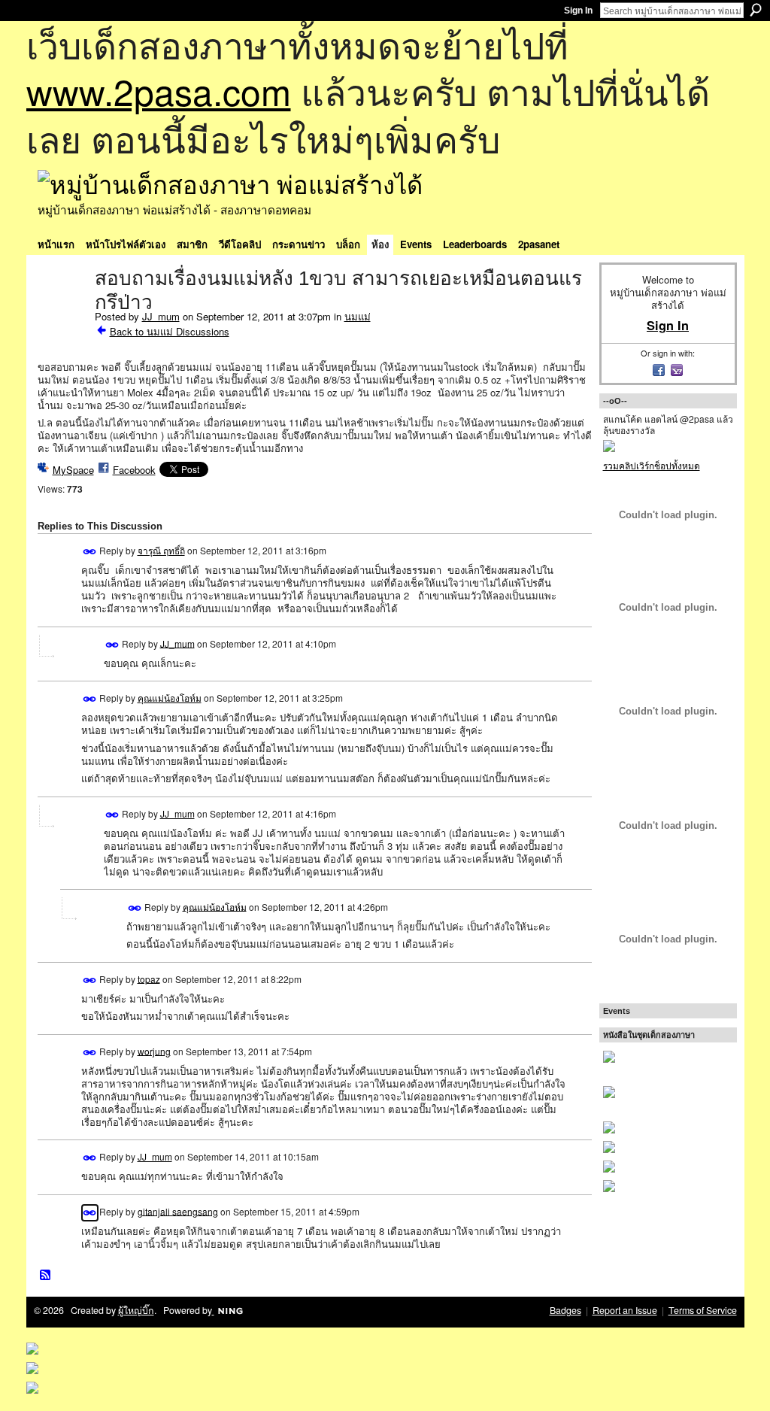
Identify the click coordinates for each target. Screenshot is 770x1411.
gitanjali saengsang (178, 1210)
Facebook (134, 470)
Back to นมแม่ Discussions (169, 331)
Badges (565, 1310)
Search (756, 10)
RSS (46, 1275)
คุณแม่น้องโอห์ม (170, 697)
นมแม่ (357, 316)
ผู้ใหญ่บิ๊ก (136, 1310)
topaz (149, 978)
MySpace (73, 470)
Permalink (90, 552)
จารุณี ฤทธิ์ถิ (161, 550)
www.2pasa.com (158, 91)
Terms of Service (702, 1310)
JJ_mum (161, 316)
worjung (154, 1050)
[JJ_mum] (62, 310)
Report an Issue (625, 1310)
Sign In (578, 10)
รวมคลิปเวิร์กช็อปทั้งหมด (651, 465)
